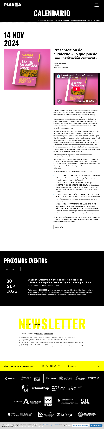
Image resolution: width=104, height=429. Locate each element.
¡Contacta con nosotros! (18, 366)
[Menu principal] (97, 5)
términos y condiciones (44, 334)
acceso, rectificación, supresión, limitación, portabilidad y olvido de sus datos (61, 345)
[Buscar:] (83, 366)
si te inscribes (67, 219)
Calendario (48, 20)
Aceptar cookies (96, 425)
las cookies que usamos (51, 425)
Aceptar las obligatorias (80, 425)
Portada (40, 20)
